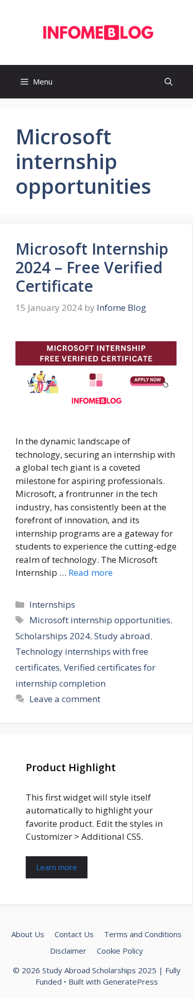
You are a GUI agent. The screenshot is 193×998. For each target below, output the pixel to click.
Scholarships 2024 (52, 636)
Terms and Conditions (143, 934)
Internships (52, 604)
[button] (168, 81)
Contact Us (74, 934)
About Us (27, 934)
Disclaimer (68, 950)
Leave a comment (64, 699)
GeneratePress (130, 981)
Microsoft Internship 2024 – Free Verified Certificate (91, 267)
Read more (90, 572)
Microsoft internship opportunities (99, 620)
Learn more (56, 867)
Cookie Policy (120, 950)
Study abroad (122, 636)
